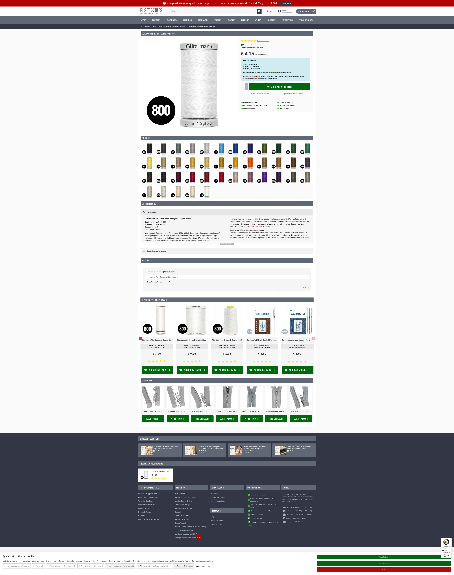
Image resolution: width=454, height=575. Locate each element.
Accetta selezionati (384, 563)
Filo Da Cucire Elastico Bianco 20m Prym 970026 (157, 340)
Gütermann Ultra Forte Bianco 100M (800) (160, 471)
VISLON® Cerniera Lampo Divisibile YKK (301, 411)
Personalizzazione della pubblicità (62, 566)
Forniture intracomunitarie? (252, 76)
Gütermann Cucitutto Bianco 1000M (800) (227, 340)
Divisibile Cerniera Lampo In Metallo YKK (178, 411)
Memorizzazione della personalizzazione (155, 566)
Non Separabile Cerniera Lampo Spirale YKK (276, 411)
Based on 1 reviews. (263, 41)
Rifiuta (384, 569)
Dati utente (39, 566)
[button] (258, 94)
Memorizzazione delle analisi (92, 566)
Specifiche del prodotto (156, 251)
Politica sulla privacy (203, 566)
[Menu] (450, 539)
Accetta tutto (384, 557)
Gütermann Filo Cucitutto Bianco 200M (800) (192, 340)
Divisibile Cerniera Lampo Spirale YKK (202, 411)
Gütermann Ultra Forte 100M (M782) (175, 26)
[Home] (141, 27)
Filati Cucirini (157, 26)
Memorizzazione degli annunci (18, 566)
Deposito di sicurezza (185, 566)
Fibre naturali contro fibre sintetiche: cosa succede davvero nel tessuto (255, 448)
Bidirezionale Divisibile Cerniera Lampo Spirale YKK (153, 411)
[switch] (446, 555)
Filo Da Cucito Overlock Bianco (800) (262, 340)
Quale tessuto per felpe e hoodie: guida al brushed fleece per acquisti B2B (165, 448)
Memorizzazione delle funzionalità (121, 566)
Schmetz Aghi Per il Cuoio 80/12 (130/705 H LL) (297, 340)
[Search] (259, 11)
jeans (274, 226)
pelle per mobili (257, 226)
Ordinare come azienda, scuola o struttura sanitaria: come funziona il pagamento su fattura (210, 448)
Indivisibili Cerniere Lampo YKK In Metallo (227, 411)
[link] (143, 20)
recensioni (272, 522)
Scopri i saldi (287, 3)
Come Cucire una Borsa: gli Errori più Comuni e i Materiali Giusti (298, 448)
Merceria (148, 26)
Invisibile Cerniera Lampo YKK (252, 411)
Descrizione (152, 212)
